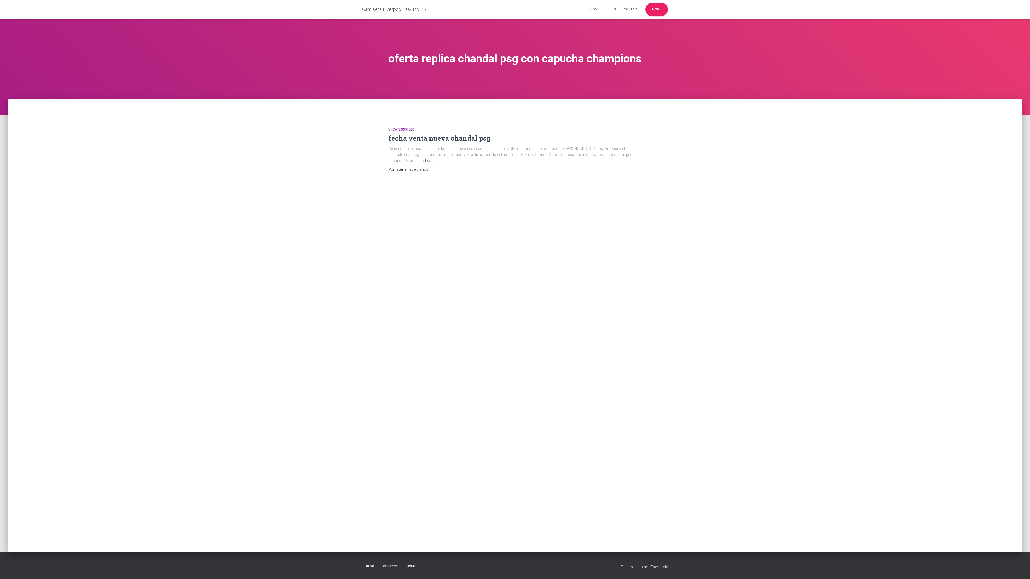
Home (594, 9)
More (656, 9)
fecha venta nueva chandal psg (439, 138)
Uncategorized (401, 129)
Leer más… (434, 160)
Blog (612, 9)
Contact (631, 9)
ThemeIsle (659, 567)
